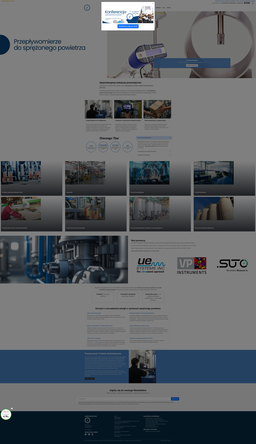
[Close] (153, 3)
